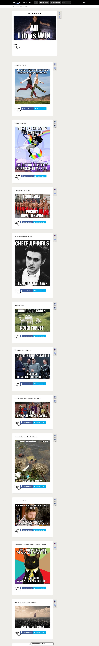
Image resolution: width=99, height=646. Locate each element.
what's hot (25, 2)
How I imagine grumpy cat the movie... (26, 602)
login (84, 2)
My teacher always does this (23, 350)
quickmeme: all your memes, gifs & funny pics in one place (16, 2)
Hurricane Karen (19, 305)
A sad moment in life (21, 501)
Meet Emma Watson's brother (23, 237)
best (30, 2)
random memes (36, 2)
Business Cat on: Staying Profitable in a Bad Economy (30, 545)
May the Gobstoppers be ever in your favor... (28, 398)
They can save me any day (22, 191)
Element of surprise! (20, 123)
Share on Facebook (28, 109)
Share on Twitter (40, 109)
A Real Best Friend (20, 65)
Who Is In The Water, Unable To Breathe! (26, 437)
